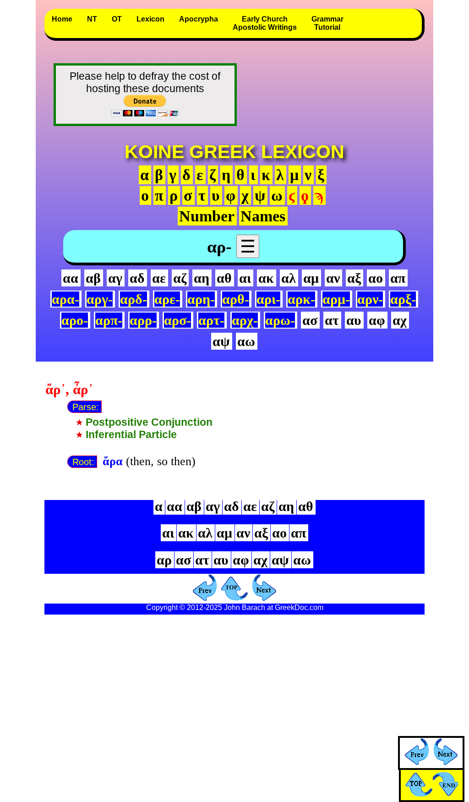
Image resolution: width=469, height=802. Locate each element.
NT (92, 19)
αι (245, 278)
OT (117, 19)
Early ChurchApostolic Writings (265, 23)
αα (70, 278)
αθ (224, 278)
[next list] (445, 761)
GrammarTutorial (327, 23)
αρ (164, 559)
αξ (354, 278)
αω (246, 341)
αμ (311, 278)
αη (201, 278)
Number (206, 216)
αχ (400, 320)
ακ (266, 278)
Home (62, 19)
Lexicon (150, 19)
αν (333, 278)
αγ (115, 278)
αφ (377, 320)
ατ (332, 320)
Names (262, 216)
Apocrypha (198, 19)
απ (397, 278)
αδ (137, 278)
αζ (179, 278)
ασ (309, 320)
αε (159, 278)
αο (375, 278)
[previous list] (417, 761)
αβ (93, 278)
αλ (288, 278)
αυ (353, 320)
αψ (221, 341)
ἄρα (113, 461)
